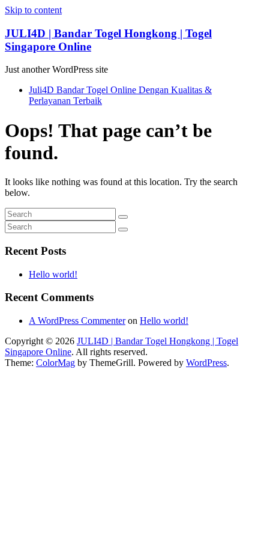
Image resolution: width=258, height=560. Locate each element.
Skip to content (33, 10)
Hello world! (53, 274)
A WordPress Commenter (77, 320)
